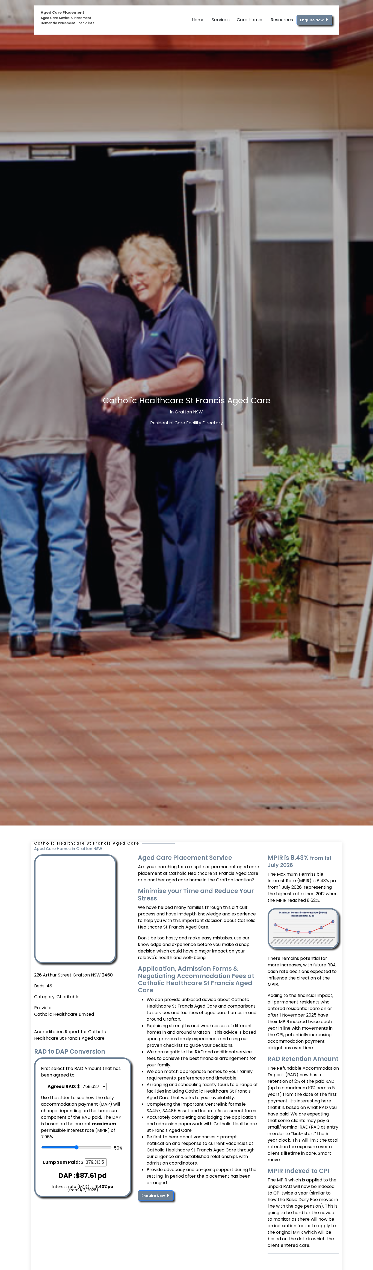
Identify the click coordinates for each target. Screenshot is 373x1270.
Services (221, 20)
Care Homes (250, 20)
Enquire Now (312, 20)
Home (198, 20)
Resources (282, 20)
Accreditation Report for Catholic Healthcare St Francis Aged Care (70, 1035)
